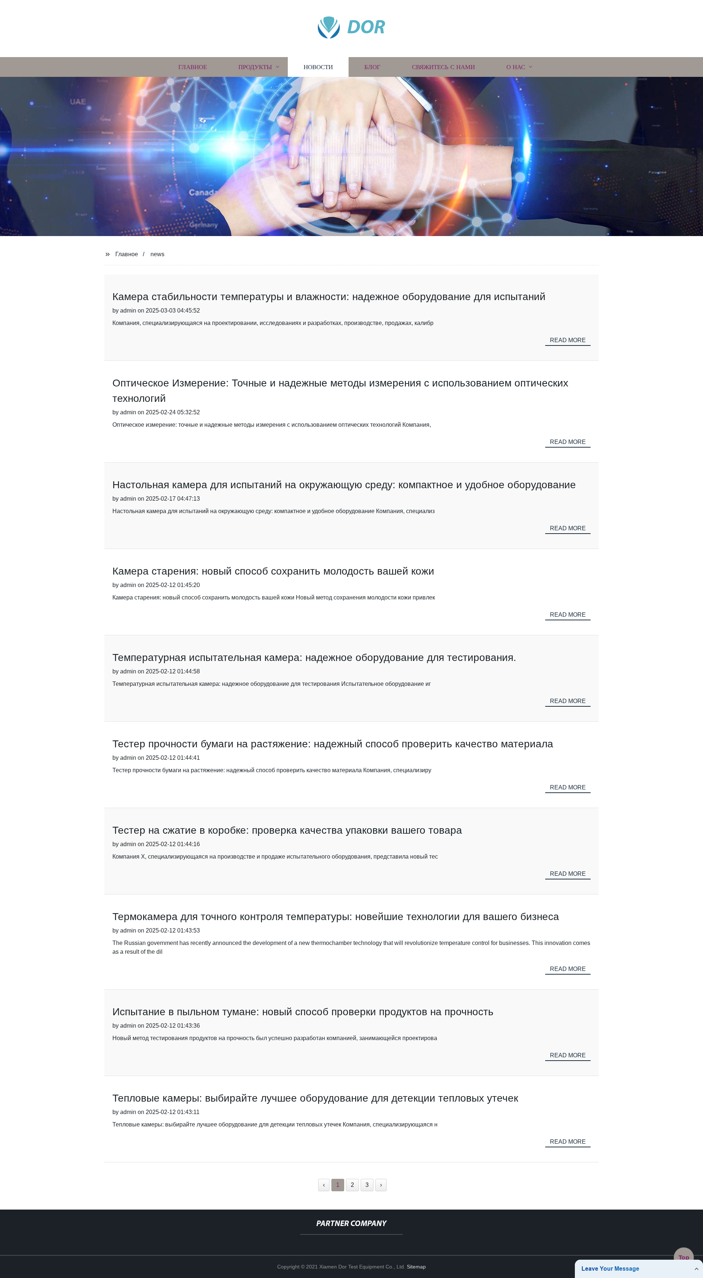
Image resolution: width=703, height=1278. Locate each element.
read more (568, 340)
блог (372, 66)
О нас (515, 66)
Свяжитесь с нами (443, 66)
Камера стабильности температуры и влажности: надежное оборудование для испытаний (329, 296)
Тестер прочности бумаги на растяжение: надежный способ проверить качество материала (332, 744)
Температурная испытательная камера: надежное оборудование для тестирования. (314, 657)
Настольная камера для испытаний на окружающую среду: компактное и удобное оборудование (344, 484)
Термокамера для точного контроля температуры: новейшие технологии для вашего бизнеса (335, 916)
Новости (318, 66)
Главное (192, 66)
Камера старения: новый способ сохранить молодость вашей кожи (273, 571)
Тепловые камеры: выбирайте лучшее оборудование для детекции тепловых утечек (315, 1098)
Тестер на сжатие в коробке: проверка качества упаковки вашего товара (287, 830)
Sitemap (416, 1267)
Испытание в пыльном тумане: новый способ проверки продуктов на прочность (303, 1011)
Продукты (255, 66)
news (157, 254)
